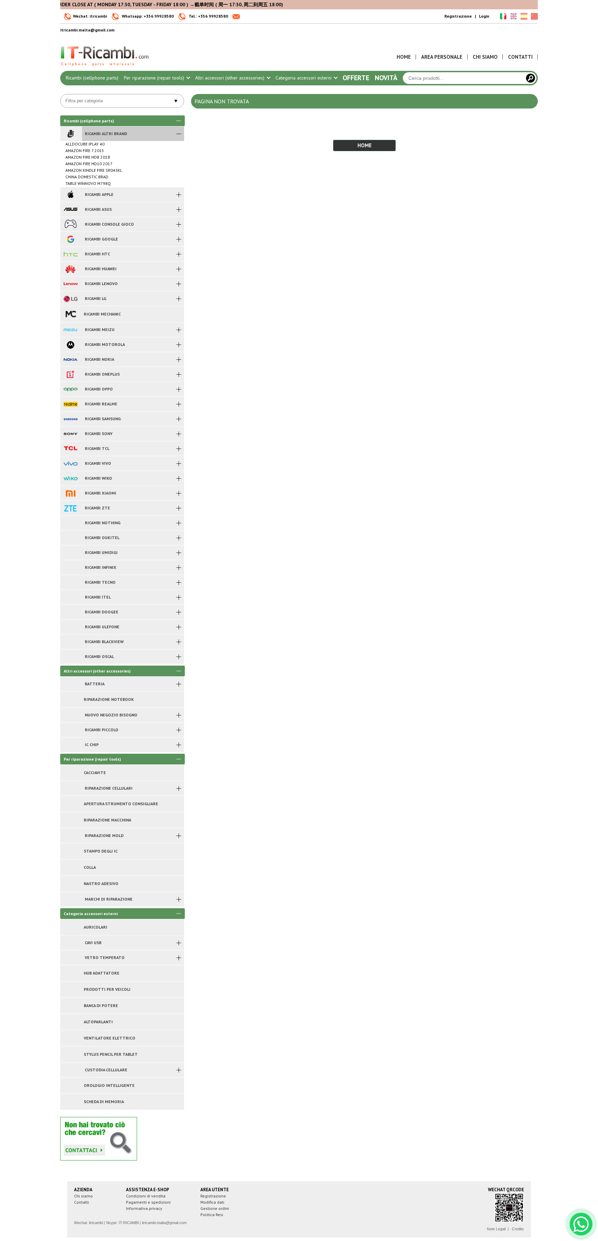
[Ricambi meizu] (70, 330)
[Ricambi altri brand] (70, 134)
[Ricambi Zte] (70, 508)
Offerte (356, 77)
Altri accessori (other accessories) (230, 78)
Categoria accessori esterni (304, 78)
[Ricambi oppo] (70, 389)
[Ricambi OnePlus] (70, 374)
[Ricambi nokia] (70, 359)
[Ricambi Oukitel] (70, 538)
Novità (386, 77)
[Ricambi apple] (70, 194)
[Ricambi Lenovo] (70, 284)
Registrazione (458, 16)
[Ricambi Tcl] (70, 448)
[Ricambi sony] (70, 434)
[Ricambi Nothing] (70, 523)
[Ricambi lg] (70, 298)
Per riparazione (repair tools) (154, 78)
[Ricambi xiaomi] (70, 493)
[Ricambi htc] (70, 254)
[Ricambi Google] (70, 239)
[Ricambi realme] (70, 404)
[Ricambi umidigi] (70, 552)
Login (484, 16)
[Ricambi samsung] (70, 419)
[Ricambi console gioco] (70, 224)
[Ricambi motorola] (70, 344)
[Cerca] (530, 78)
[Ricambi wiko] (70, 478)
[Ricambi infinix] (70, 567)
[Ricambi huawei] (70, 269)
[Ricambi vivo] (70, 463)
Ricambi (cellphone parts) (92, 78)
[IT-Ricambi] (105, 68)
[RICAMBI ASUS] (70, 209)
